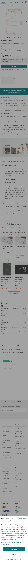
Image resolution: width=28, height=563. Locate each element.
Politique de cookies (7, 542)
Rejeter (14, 554)
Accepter (14, 549)
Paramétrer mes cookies (14, 559)
